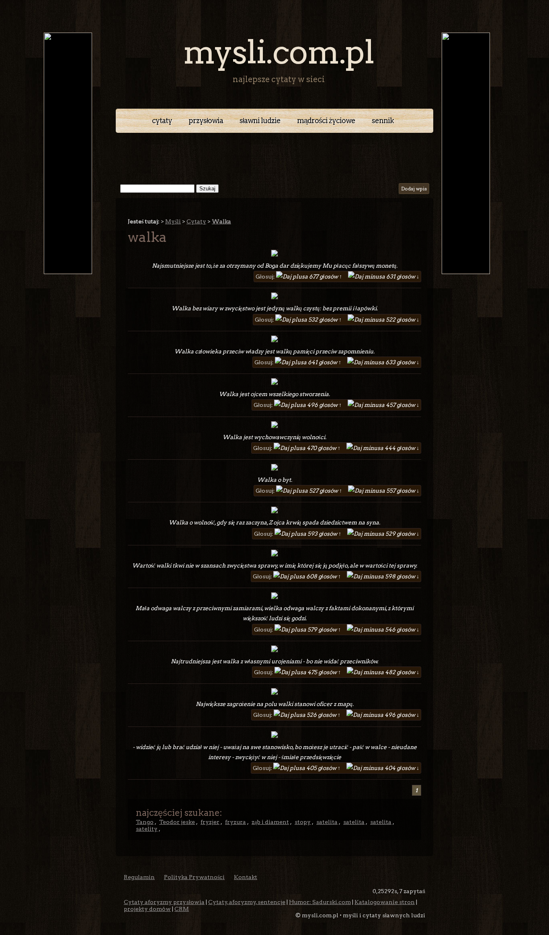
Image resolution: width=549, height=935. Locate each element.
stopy (303, 822)
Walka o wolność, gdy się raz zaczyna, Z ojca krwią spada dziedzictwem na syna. (274, 522)
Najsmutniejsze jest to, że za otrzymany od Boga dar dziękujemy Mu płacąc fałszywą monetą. (274, 265)
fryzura (235, 822)
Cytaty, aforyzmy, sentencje (246, 902)
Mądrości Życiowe (326, 120)
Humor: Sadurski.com (320, 902)
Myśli (173, 221)
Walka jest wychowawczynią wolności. (274, 437)
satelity (147, 829)
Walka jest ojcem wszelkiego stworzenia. (274, 394)
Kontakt (245, 877)
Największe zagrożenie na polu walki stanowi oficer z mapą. (275, 704)
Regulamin (139, 877)
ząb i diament (270, 822)
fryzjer (210, 822)
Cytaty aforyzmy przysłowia (164, 902)
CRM (181, 909)
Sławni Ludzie (260, 120)
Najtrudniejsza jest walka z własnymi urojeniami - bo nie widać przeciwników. (274, 661)
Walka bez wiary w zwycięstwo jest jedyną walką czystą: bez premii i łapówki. (275, 308)
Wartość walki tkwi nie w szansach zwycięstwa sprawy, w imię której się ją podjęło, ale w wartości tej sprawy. (274, 565)
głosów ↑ (326, 276)
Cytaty (162, 120)
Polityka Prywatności (194, 877)
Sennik (383, 120)
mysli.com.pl (278, 52)
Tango (145, 822)
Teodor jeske (177, 822)
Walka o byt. (274, 480)
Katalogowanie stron (384, 902)
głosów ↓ (402, 276)
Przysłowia (205, 120)
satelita (327, 822)
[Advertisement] (274, 155)
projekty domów (147, 909)
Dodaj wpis (414, 189)
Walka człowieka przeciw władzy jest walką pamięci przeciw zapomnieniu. (274, 351)
